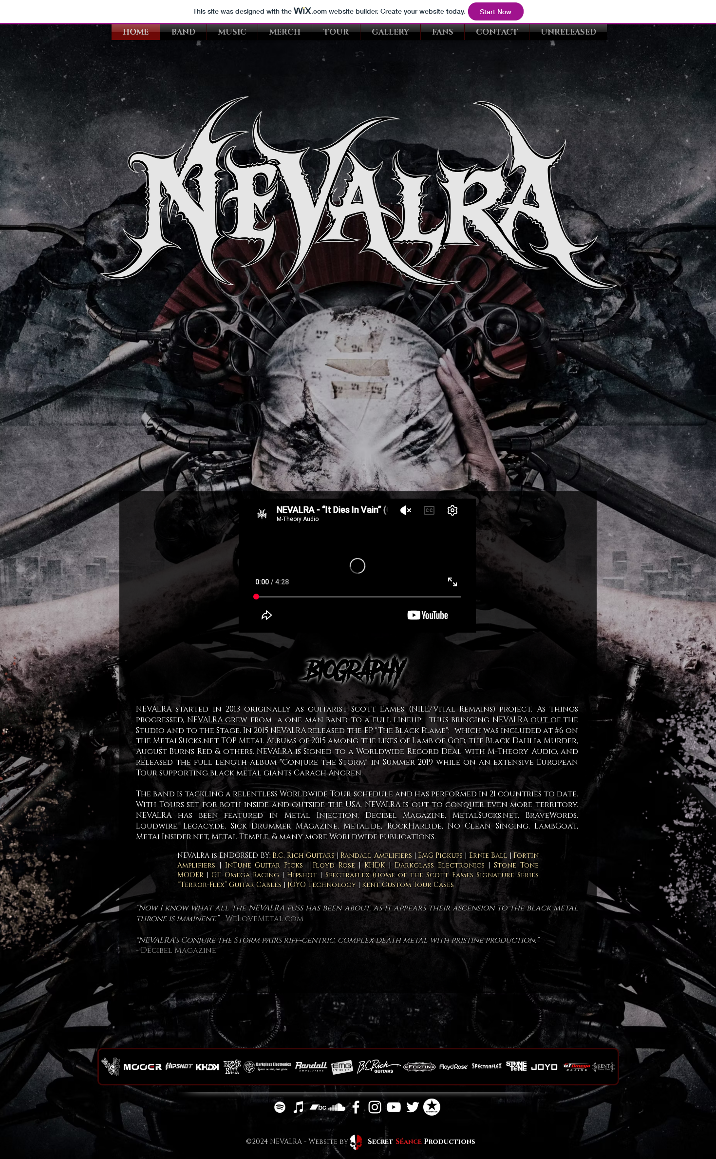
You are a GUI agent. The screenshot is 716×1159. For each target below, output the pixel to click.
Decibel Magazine (178, 950)
